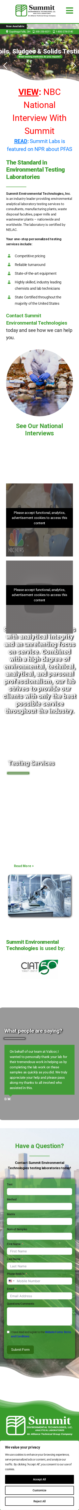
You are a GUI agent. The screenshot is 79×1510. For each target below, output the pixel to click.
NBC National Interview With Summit (39, 111)
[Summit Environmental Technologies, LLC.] (39, 1397)
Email (10, 1268)
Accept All (39, 1479)
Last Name (13, 1238)
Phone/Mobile (16, 1253)
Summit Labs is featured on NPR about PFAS (39, 145)
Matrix (11, 1193)
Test (9, 1163)
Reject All (39, 1501)
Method (11, 1178)
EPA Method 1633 (48, 26)
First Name (13, 1223)
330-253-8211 (43, 31)
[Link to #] (33, 31)
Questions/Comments (20, 1283)
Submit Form (20, 1329)
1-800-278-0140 (64, 31)
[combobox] (11, 1260)
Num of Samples (17, 1208)
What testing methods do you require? (39, 56)
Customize (39, 1490)
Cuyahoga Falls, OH (19, 31)
